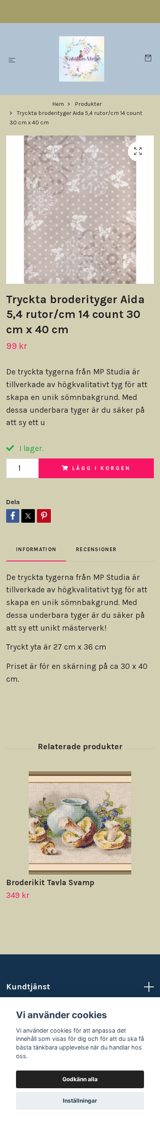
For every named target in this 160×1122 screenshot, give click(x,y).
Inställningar (80, 1100)
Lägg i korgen (101, 468)
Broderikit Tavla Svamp (50, 882)
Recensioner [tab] (96, 549)
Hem (58, 104)
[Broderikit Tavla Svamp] (80, 822)
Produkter (88, 104)
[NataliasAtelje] (81, 59)
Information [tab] (36, 549)
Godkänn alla (80, 1079)
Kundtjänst (28, 986)
